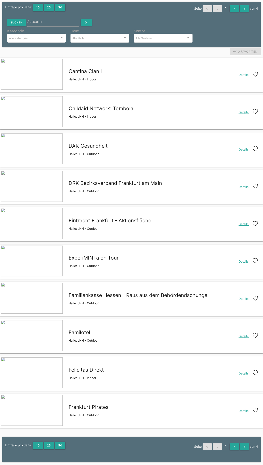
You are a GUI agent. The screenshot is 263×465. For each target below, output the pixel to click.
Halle (74, 31)
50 (60, 7)
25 (49, 7)
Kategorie (15, 31)
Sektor (139, 31)
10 (38, 7)
